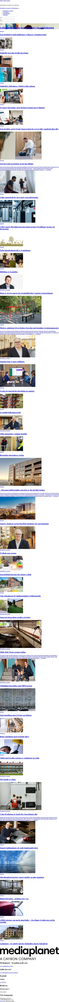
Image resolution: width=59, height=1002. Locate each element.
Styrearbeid (6, 12)
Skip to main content (5, 0)
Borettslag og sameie (9, 8)
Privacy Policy (2, 1001)
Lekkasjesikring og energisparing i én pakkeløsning (27, 27)
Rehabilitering (6, 13)
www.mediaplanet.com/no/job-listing (9, 972)
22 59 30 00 (3, 982)
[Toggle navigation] (19, 8)
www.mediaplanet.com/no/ (6, 966)
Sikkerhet (5, 15)
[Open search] (0, 19)
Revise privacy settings (10, 1001)
